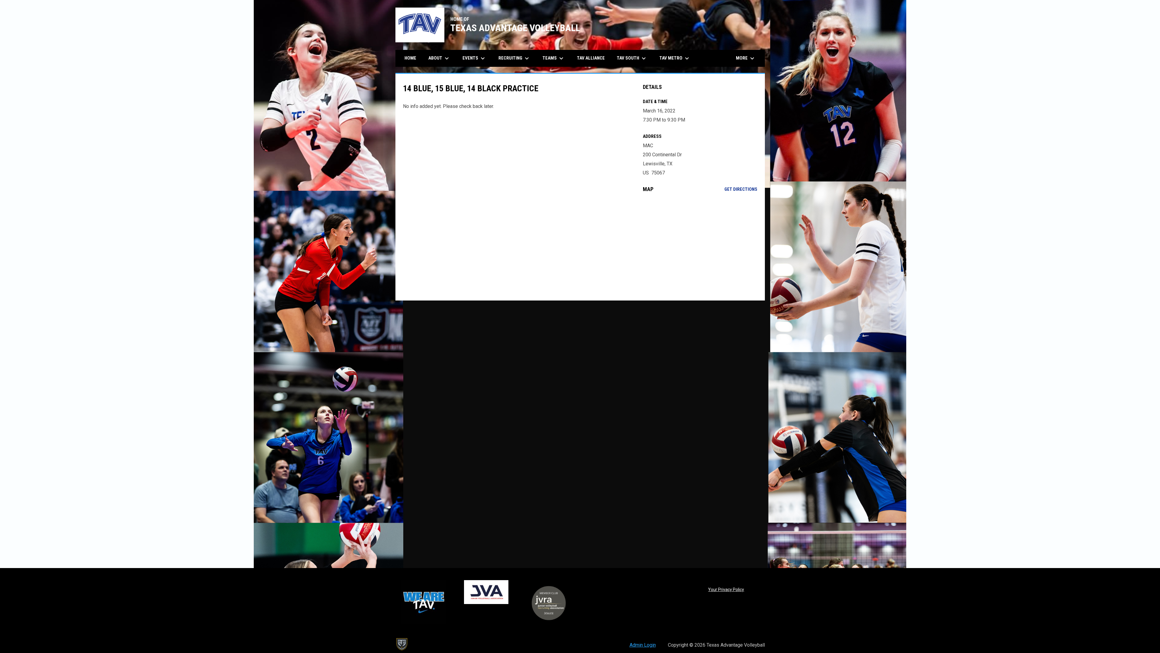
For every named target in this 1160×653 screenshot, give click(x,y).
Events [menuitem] (474, 58)
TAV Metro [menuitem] (675, 58)
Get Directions (740, 189)
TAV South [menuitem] (632, 58)
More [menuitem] (746, 58)
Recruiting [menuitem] (514, 58)
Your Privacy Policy (726, 589)
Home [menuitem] (410, 58)
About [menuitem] (439, 58)
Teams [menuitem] (554, 58)
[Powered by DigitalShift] (401, 644)
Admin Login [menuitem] (643, 645)
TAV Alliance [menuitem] (591, 58)
